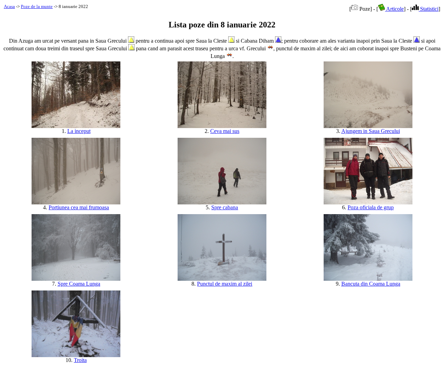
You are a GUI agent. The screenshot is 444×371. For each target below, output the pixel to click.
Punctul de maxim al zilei (224, 284)
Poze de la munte (37, 6)
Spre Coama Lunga (79, 284)
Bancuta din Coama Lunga (370, 284)
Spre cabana (224, 207)
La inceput (79, 131)
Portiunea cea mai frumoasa (79, 207)
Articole (394, 9)
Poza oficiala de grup (371, 207)
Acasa (9, 6)
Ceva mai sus (224, 131)
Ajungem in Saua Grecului (370, 131)
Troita (80, 360)
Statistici (428, 9)
